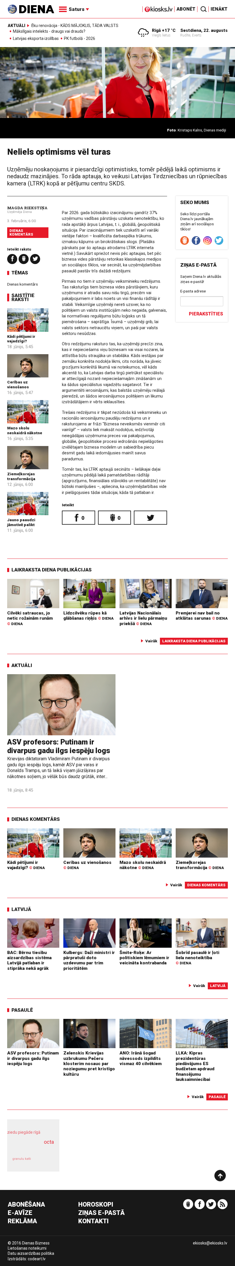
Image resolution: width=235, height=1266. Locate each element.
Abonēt (186, 9)
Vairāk (151, 641)
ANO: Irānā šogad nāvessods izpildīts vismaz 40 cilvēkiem (141, 1058)
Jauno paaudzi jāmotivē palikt (21, 522)
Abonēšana (26, 1204)
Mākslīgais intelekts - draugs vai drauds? (49, 31)
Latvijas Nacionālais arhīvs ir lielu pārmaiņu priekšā (143, 618)
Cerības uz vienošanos (18, 384)
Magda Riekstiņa (27, 207)
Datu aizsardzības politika (31, 1253)
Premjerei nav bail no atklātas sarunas (202, 615)
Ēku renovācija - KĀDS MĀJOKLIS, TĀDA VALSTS (74, 25)
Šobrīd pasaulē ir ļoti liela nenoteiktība (197, 958)
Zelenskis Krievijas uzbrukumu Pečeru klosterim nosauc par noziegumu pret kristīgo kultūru (89, 1063)
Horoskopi (95, 1204)
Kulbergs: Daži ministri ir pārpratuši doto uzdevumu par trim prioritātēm (89, 960)
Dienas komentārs (21, 232)
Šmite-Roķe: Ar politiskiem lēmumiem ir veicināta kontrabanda (144, 958)
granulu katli (21, 1159)
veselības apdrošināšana (31, 1148)
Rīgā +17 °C (164, 30)
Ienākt (219, 9)
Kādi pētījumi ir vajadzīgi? (21, 338)
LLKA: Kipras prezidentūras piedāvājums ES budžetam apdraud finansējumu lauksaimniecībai (195, 1066)
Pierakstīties (206, 314)
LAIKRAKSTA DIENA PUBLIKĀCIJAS (51, 570)
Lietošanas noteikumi (27, 1248)
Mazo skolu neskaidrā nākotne (24, 430)
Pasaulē (22, 1010)
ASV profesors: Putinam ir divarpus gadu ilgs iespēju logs (58, 746)
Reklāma (22, 1221)
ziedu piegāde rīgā (23, 1132)
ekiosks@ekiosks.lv (210, 1243)
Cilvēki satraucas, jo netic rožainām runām (30, 618)
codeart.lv (37, 1259)
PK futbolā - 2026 (79, 38)
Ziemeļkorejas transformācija (21, 476)
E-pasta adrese (193, 291)
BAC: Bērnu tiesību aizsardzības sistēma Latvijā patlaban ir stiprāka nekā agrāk (29, 960)
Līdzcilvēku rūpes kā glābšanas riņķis (88, 615)
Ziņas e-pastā (101, 1213)
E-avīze (20, 1213)
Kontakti (93, 1221)
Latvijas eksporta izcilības (36, 38)
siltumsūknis (45, 1161)
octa (49, 1142)
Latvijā (21, 909)
